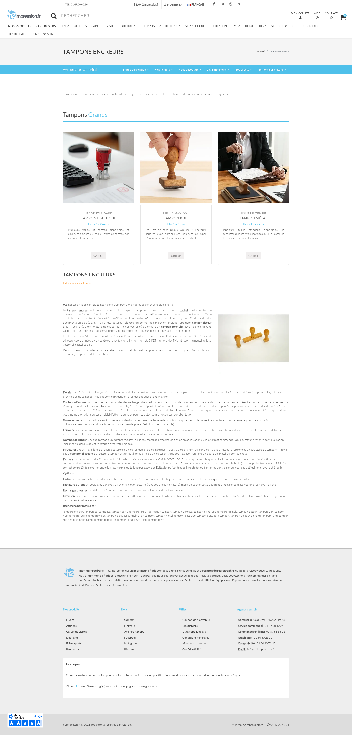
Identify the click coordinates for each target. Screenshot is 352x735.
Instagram (130, 643)
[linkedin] (239, 4)
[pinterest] (231, 4)
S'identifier (174, 4)
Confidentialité (191, 649)
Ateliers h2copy (134, 631)
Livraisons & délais (194, 631)
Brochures (72, 649)
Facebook (130, 637)
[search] (54, 15)
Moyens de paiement (195, 643)
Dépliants (72, 637)
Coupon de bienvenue (196, 619)
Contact (129, 619)
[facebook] (214, 4)
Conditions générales (195, 637)
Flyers (70, 619)
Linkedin (129, 625)
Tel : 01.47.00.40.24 (76, 4)
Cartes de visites (76, 631)
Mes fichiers (190, 625)
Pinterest (130, 649)
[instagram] (222, 4)
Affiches (71, 625)
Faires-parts (73, 643)
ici (77, 686)
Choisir (99, 256)
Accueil (261, 51)
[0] (341, 16)
